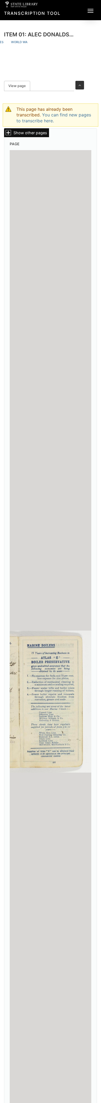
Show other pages (30, 132)
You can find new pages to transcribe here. (53, 117)
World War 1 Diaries (27, 42)
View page (19, 86)
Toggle (79, 85)
